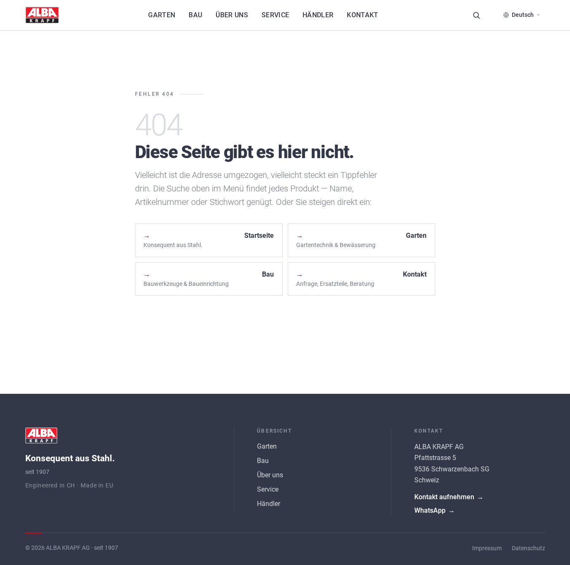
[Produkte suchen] (476, 15)
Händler (318, 15)
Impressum (487, 548)
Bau (195, 15)
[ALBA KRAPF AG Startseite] (42, 15)
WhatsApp (434, 510)
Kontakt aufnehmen (449, 497)
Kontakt (362, 15)
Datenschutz (528, 548)
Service (275, 15)
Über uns (232, 15)
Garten (161, 15)
